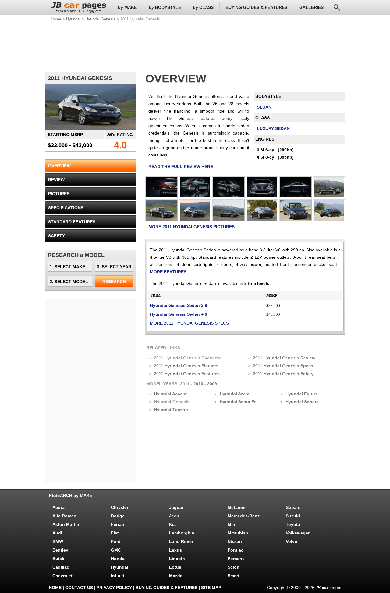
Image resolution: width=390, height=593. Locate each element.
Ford (116, 541)
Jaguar (176, 507)
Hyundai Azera (235, 393)
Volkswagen (298, 532)
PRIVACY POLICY (114, 587)
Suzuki (293, 515)
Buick (58, 558)
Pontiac (235, 550)
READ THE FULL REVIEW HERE (180, 166)
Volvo (291, 541)
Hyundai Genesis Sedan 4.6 (178, 314)
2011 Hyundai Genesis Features (187, 373)
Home (56, 19)
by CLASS (203, 7)
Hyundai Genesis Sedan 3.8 (178, 305)
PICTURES (58, 193)
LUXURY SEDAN (273, 128)
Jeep (174, 515)
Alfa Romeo (64, 515)
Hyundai (73, 19)
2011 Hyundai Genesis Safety (283, 373)
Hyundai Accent (170, 393)
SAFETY (56, 235)
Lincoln (177, 558)
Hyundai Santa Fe (238, 401)
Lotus (175, 567)
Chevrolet (62, 575)
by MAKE (127, 7)
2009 (212, 383)
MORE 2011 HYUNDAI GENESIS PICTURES (191, 226)
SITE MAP (211, 587)
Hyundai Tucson (171, 409)
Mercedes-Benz (244, 515)
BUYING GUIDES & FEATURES (256, 7)
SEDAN (264, 107)
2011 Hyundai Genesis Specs (283, 365)
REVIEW (56, 179)
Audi (57, 532)
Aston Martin (65, 524)
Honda (118, 558)
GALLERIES (311, 7)
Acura (58, 507)
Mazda (176, 575)
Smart (233, 575)
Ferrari (117, 524)
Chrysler (119, 507)
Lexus (175, 550)
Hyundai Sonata (302, 401)
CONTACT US (79, 587)
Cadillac (60, 567)
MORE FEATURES (168, 271)
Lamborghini (182, 532)
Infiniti (117, 575)
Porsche (236, 558)
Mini (232, 524)
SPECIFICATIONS (65, 207)
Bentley (60, 550)
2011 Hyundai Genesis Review (284, 357)
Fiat (115, 532)
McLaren (237, 507)
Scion (233, 567)
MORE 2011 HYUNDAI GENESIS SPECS (189, 323)
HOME (55, 587)
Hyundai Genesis (100, 19)
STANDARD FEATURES (71, 221)
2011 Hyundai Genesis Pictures (186, 365)
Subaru (293, 507)
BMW (57, 541)
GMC (116, 550)
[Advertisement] (195, 45)
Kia (172, 524)
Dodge (118, 515)
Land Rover (181, 541)
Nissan (235, 541)
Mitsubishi (239, 532)
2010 (198, 383)
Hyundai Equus (301, 393)
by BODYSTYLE (165, 7)
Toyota (293, 524)
